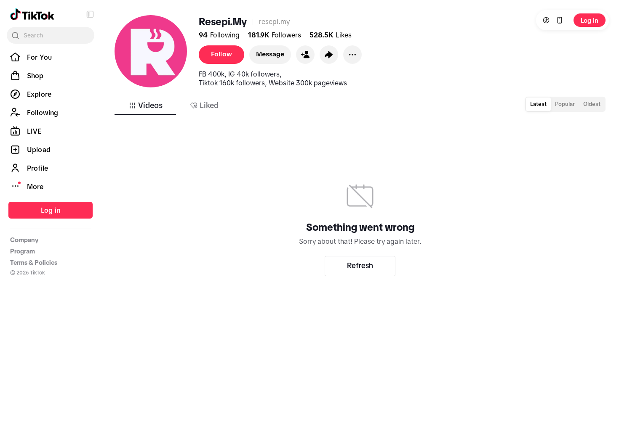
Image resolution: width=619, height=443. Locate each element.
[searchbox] (50, 35)
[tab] (145, 105)
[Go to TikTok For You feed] (32, 14)
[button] (90, 14)
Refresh (360, 265)
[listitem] (50, 57)
